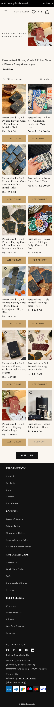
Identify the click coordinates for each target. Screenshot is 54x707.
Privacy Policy (13, 526)
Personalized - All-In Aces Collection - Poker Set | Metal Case (39, 122)
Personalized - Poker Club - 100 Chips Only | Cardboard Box (39, 243)
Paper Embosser (14, 613)
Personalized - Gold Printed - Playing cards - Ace (38, 302)
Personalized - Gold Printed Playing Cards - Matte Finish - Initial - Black (14, 122)
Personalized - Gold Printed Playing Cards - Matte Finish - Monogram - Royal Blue (14, 306)
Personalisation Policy (17, 540)
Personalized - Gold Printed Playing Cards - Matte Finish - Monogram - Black (14, 243)
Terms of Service (14, 519)
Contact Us (11, 563)
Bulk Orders (12, 503)
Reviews (10, 590)
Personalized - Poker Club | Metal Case (39, 180)
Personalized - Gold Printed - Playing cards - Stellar (38, 366)
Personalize (39, 139)
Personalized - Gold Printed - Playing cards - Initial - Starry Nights (14, 368)
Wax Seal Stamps (15, 626)
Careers (10, 497)
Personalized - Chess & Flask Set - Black (39, 425)
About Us (11, 476)
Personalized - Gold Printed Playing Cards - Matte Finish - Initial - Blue (14, 183)
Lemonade (30, 704)
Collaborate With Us (16, 583)
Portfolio (10, 483)
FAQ (8, 576)
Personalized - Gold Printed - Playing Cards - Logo (13, 427)
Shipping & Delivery (16, 533)
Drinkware (11, 606)
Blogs (9, 490)
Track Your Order (15, 569)
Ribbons (10, 619)
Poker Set (11, 633)
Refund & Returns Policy (18, 547)
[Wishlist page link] (34, 12)
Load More (8, 69)
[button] (6, 11)
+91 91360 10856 (27, 678)
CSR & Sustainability (17, 655)
